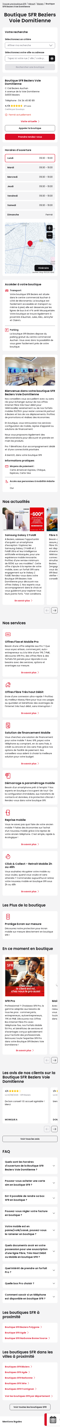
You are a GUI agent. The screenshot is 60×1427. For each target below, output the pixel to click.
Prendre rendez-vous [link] (30, 136)
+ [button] (49, 228)
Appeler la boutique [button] (30, 128)
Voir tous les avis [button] (30, 1138)
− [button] (49, 235)
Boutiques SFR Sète (16, 1383)
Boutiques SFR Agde (16, 1372)
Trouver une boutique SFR (14, 3)
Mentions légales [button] (12, 1421)
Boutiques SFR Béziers (17, 1366)
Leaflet (35, 272)
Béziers (40, 3)
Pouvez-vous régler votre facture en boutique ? (26, 1213)
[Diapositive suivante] (54, 610)
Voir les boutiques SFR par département (27, 1396)
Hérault (31, 3)
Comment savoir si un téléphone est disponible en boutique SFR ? (25, 1296)
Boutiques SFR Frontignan (19, 1389)
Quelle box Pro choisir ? (19, 1283)
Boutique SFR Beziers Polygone (22, 1327)
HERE (52, 272)
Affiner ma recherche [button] (19, 45)
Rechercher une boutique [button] (30, 67)
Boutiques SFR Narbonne (19, 1377)
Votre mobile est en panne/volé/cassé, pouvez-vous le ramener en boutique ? (25, 1230)
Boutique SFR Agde (15, 1332)
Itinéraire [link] (43, 268)
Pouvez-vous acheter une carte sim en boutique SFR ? (25, 1183)
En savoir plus (28, 672)
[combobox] (27, 58)
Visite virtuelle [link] (29, 121)
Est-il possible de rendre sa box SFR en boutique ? (24, 1198)
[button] (52, 58)
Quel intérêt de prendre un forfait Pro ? (26, 1270)
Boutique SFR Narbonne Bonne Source (26, 1338)
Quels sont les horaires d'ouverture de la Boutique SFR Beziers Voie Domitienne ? (24, 1165)
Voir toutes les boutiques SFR (30, 1407)
